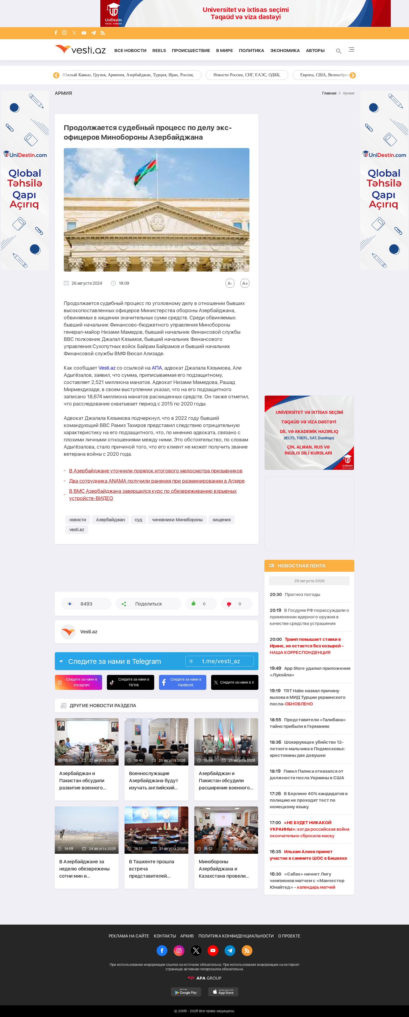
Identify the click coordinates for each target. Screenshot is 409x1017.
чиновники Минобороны (177, 519)
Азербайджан (110, 519)
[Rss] (103, 33)
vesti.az (76, 529)
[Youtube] (83, 33)
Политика (251, 50)
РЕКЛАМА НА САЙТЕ (129, 936)
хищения (222, 519)
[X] (196, 951)
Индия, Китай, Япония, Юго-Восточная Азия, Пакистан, (241, 75)
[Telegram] (93, 33)
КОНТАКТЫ (165, 936)
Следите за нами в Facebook (185, 682)
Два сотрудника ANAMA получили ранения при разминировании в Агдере (157, 481)
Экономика (285, 50)
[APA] (204, 978)
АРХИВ (187, 936)
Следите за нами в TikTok (133, 682)
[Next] (352, 75)
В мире (224, 50)
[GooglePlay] (186, 991)
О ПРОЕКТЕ (289, 936)
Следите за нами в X (237, 682)
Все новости (130, 50)
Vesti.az (107, 368)
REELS (159, 50)
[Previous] (56, 75)
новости (77, 519)
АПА (157, 368)
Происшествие (191, 50)
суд (138, 519)
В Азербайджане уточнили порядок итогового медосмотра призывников (156, 471)
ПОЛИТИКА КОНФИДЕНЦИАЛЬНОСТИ (236, 936)
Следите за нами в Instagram (81, 682)
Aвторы (315, 50)
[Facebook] (56, 33)
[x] (74, 33)
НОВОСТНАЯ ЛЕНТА (301, 566)
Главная (329, 93)
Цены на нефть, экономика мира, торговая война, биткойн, (116, 75)
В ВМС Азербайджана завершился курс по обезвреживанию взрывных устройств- (153, 494)
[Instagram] (64, 33)
